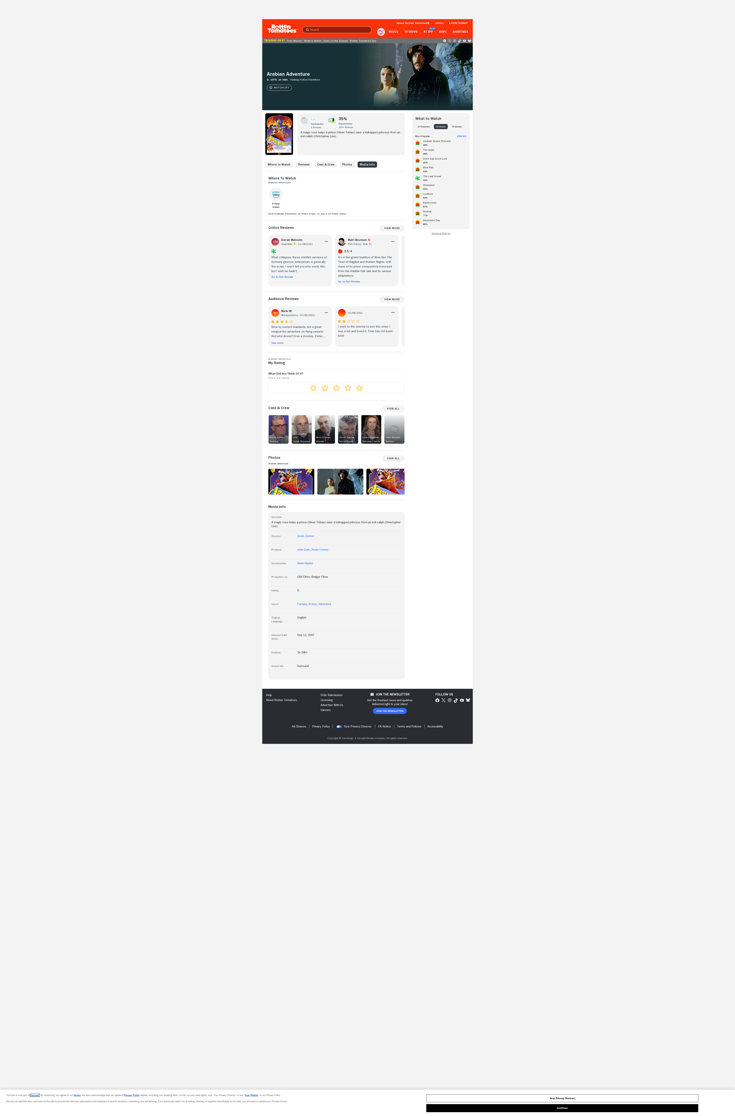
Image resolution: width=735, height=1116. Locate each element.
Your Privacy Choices (358, 726)
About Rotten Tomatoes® (413, 23)
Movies (393, 31)
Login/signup (458, 23)
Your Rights (251, 1095)
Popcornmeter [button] (345, 124)
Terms (77, 1095)
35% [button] (343, 119)
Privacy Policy (132, 1095)
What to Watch (312, 40)
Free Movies (294, 40)
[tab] (423, 126)
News (443, 31)
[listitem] (441, 142)
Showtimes (460, 31)
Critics (439, 23)
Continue (562, 1108)
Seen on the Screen (335, 40)
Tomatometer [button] (317, 124)
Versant (34, 1095)
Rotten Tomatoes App (363, 40)
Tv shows (411, 31)
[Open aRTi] (381, 32)
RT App (428, 31)
